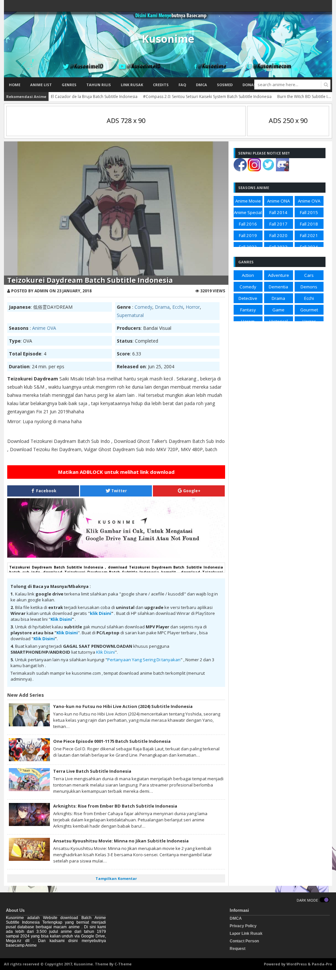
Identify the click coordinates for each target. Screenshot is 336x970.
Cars (309, 275)
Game (278, 310)
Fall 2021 (309, 235)
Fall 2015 (309, 212)
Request (237, 948)
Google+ (191, 491)
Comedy (143, 307)
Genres (69, 84)
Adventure (278, 275)
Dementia (278, 287)
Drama (162, 307)
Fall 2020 (278, 235)
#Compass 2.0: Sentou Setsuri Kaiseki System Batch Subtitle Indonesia (207, 96)
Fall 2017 (278, 224)
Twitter (118, 491)
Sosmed (225, 84)
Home (14, 84)
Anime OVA (44, 328)
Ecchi (177, 307)
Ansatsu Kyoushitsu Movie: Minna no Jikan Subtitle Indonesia (121, 841)
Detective (248, 298)
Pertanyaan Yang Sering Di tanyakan (143, 660)
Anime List (41, 84)
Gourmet (309, 310)
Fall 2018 (309, 224)
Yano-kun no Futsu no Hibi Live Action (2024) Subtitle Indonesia (123, 706)
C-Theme (123, 963)
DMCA (201, 84)
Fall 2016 (248, 224)
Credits (161, 84)
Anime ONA (278, 201)
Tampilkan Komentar (116, 878)
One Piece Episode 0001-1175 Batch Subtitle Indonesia (112, 741)
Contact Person (244, 941)
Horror (193, 307)
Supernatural (130, 315)
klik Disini (100, 613)
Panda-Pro (322, 963)
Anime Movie (248, 201)
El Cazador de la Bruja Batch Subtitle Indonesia (94, 96)
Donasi (249, 84)
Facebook (45, 491)
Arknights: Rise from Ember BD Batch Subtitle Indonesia (115, 806)
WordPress (296, 963)
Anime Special (248, 212)
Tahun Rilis (98, 84)
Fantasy (248, 310)
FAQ (182, 84)
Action (248, 275)
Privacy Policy (243, 926)
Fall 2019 (248, 235)
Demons (309, 287)
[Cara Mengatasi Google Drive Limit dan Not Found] (116, 556)
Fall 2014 (278, 212)
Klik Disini (61, 619)
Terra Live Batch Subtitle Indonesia (92, 771)
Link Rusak (132, 84)
